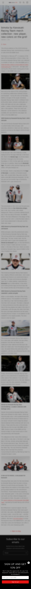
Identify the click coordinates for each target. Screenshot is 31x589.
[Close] (29, 563)
